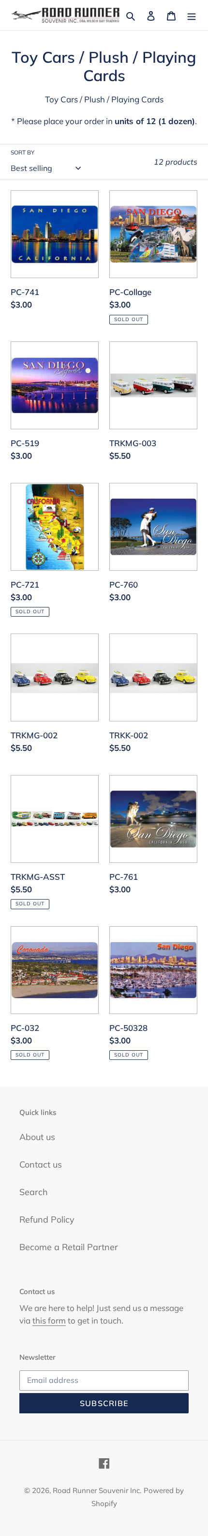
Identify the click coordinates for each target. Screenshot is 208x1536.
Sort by (22, 152)
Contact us (40, 1164)
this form (49, 1320)
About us (37, 1136)
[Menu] (191, 15)
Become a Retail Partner (68, 1247)
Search (33, 1192)
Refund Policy (46, 1219)
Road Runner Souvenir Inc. (97, 1490)
